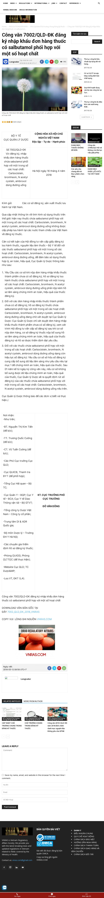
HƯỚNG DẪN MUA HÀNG (85, 842)
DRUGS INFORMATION (28, 10)
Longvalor (14, 61)
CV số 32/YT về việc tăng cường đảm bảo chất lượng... (91, 75)
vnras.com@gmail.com (22, 860)
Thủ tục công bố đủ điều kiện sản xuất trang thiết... (93, 104)
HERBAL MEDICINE (10, 10)
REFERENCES (74, 3)
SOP (75, 52)
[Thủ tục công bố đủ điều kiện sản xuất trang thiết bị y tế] (76, 104)
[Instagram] (10, 867)
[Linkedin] (16, 867)
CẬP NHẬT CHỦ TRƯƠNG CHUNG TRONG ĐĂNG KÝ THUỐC (12, 725)
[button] (99, 3)
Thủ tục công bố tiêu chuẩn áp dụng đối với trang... (92, 61)
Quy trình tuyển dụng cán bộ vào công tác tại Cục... (93, 90)
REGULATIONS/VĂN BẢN (18, 26)
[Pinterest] (52, 62)
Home (5, 3)
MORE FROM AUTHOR (33, 701)
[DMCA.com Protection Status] (45, 845)
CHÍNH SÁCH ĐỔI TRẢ (83, 854)
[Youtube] (23, 867)
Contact (63, 3)
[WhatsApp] (56, 62)
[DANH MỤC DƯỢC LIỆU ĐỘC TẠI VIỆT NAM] (95, 162)
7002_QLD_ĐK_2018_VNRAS (23, 611)
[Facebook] (42, 62)
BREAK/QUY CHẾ (77, 142)
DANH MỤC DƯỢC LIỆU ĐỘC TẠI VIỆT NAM (94, 171)
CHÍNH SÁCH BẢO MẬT (84, 839)
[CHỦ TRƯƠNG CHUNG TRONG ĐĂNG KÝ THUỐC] (35, 714)
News (12, 3)
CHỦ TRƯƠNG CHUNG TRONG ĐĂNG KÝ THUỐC (33, 725)
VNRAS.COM (44, 619)
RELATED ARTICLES (12, 701)
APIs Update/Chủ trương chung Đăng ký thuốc (47, 26)
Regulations (24, 3)
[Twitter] (47, 62)
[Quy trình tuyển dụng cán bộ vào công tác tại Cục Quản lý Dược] (76, 90)
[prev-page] (3, 736)
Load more (86, 117)
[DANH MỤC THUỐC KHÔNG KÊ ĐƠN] (78, 138)
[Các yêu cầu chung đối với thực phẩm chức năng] (78, 162)
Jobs (53, 3)
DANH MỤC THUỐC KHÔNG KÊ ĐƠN (77, 147)
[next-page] (8, 736)
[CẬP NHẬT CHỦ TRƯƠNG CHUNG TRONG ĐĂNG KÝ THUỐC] (12, 714)
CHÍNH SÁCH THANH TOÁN (86, 845)
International (40, 3)
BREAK (76, 128)
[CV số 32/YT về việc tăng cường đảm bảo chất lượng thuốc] (76, 76)
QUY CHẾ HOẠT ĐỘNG (84, 836)
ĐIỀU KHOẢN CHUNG (83, 833)
